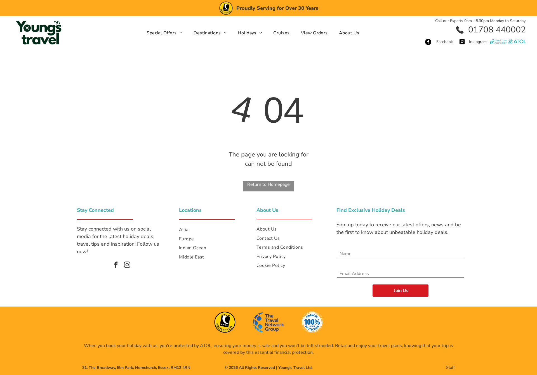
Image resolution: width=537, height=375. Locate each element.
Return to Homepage (268, 184)
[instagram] (127, 265)
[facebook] (116, 265)
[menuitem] (164, 32)
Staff (450, 367)
